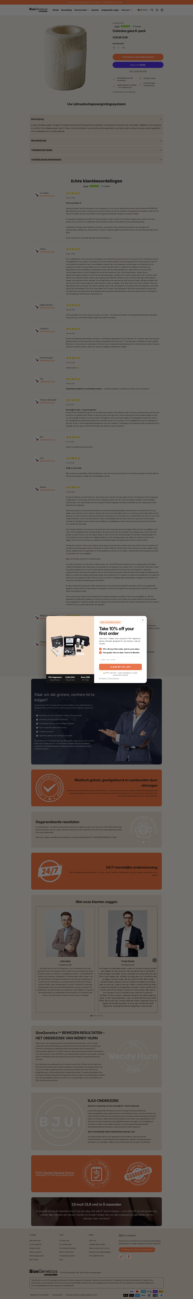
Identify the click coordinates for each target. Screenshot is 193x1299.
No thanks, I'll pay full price (109, 678)
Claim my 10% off (120, 667)
